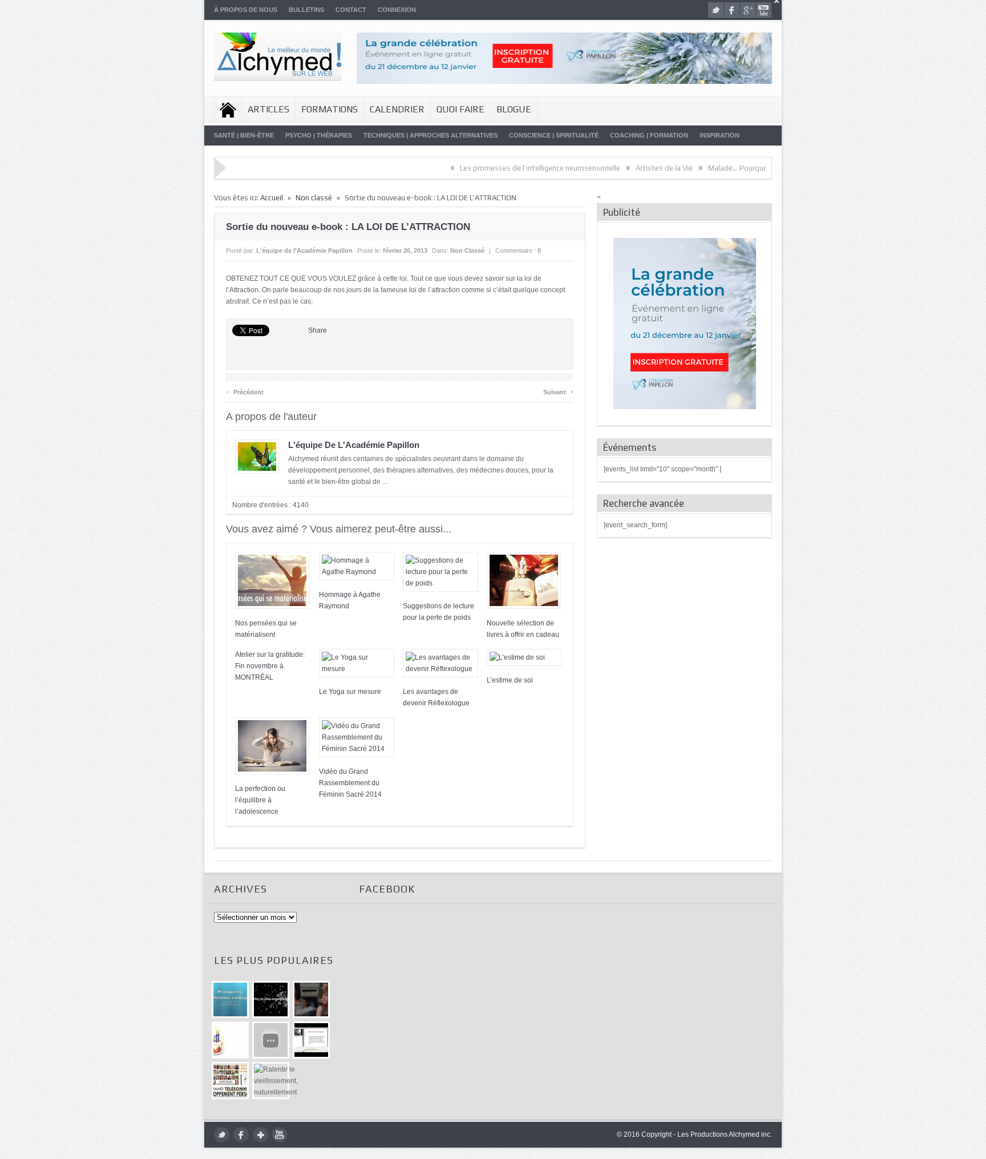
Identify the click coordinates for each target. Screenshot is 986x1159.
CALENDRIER (397, 109)
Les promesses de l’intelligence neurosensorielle (498, 168)
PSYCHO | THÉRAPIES (318, 135)
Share (317, 330)
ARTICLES (268, 109)
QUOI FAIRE (460, 109)
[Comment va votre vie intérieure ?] (270, 1040)
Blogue (513, 109)
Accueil (228, 109)
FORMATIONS (329, 109)
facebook (732, 10)
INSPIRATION (720, 135)
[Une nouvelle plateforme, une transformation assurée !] (230, 1040)
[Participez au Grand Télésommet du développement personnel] (230, 1080)
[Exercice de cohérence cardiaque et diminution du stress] (230, 999)
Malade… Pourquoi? (699, 168)
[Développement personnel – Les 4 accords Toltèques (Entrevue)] (270, 999)
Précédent (245, 391)
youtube (763, 10)
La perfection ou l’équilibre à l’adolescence (260, 800)
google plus (747, 10)
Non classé (314, 197)
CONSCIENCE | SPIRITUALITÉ (554, 135)
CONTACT (351, 9)
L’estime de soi (510, 680)
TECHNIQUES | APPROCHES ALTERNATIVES (430, 135)
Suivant (558, 391)
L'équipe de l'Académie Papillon (304, 250)
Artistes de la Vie (621, 168)
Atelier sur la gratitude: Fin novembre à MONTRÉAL (270, 666)
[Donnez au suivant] (311, 999)
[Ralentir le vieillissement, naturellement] (270, 1080)
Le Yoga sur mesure (350, 692)
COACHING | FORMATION (649, 135)
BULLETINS (306, 9)
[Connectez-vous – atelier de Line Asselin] (311, 1040)
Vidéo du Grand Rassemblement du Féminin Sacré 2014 (350, 783)
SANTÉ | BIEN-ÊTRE (244, 135)
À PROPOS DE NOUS (245, 9)
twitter (716, 10)
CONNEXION (397, 9)
